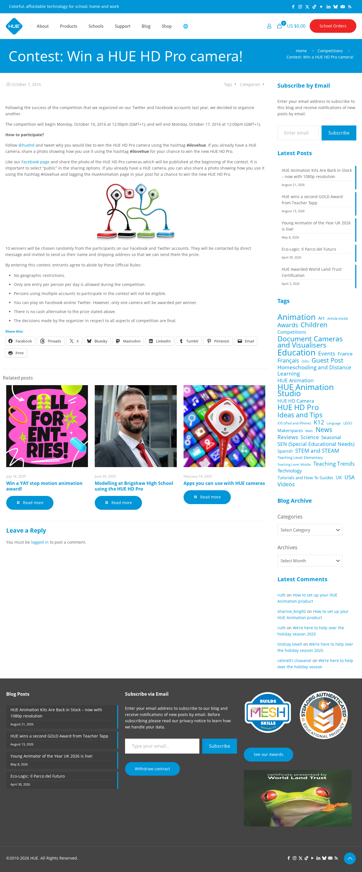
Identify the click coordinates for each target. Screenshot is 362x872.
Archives (287, 547)
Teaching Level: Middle (294, 465)
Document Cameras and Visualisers (310, 341)
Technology (289, 471)
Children (314, 325)
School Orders (333, 26)
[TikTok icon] (314, 6)
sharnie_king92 (291, 611)
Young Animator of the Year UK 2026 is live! (316, 226)
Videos (286, 484)
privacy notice (193, 720)
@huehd (26, 145)
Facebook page (35, 161)
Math (309, 431)
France (345, 354)
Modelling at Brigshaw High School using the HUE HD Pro (134, 486)
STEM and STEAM (317, 451)
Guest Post (327, 360)
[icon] (335, 6)
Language (334, 423)
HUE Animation (295, 380)
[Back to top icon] (350, 858)
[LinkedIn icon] (328, 6)
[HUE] (14, 26)
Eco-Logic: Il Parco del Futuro (309, 249)
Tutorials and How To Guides (305, 477)
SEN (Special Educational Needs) (315, 444)
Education (296, 352)
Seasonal (331, 437)
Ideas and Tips (299, 415)
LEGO (347, 423)
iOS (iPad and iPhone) (294, 423)
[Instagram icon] (300, 6)
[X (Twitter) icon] (307, 6)
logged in (40, 542)
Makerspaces (290, 430)
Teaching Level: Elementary (300, 457)
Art (321, 318)
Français (288, 360)
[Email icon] (343, 6)
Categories (290, 516)
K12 (319, 422)
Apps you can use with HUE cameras (224, 483)
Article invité (337, 318)
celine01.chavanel (294, 660)
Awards (287, 325)
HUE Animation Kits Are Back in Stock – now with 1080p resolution (317, 173)
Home (301, 50)
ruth (281, 595)
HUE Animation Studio (305, 390)
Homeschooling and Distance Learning (314, 370)
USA (349, 477)
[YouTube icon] (321, 6)
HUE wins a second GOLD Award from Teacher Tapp (312, 199)
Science (310, 437)
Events (326, 353)
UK (339, 477)
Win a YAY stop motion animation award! (44, 486)
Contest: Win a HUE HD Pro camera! (320, 57)
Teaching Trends (334, 464)
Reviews (287, 437)
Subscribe (339, 133)
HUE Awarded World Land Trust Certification (312, 272)
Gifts (305, 361)
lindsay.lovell (289, 644)
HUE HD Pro (298, 407)
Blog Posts (17, 694)
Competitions (330, 50)
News (324, 429)
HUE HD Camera (295, 401)
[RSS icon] (350, 6)
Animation (296, 317)
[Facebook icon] (293, 6)
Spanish (285, 451)
